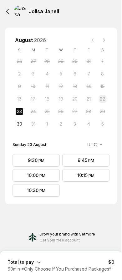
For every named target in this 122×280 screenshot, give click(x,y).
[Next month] (104, 40)
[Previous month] (93, 40)
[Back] (7, 11)
